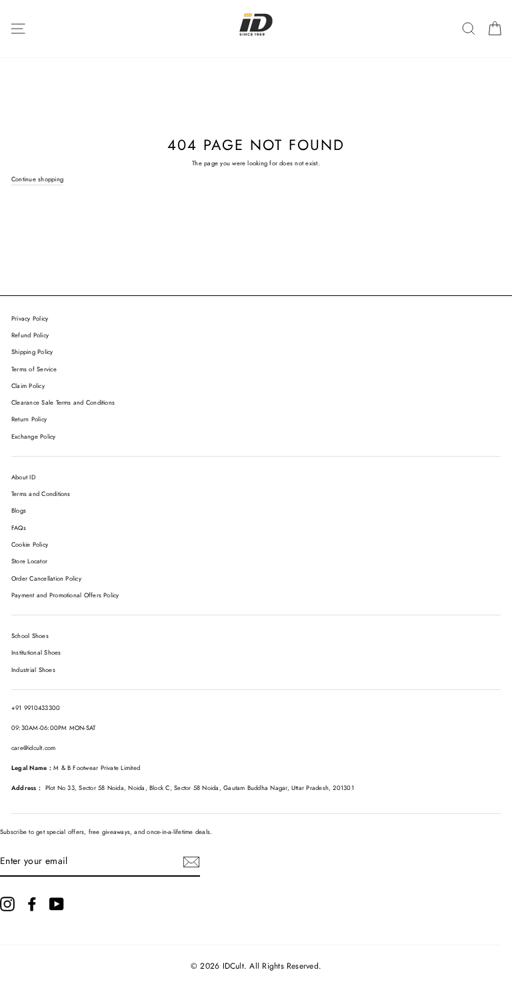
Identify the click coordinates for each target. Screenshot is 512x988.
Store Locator (29, 561)
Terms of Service (34, 369)
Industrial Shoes (33, 670)
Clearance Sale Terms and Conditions (63, 402)
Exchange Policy (33, 436)
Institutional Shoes (36, 652)
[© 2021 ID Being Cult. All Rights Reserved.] (7, 904)
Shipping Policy (32, 352)
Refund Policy (30, 335)
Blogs (18, 510)
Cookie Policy (29, 544)
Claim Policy (28, 386)
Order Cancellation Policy (46, 578)
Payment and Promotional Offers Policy (65, 595)
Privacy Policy (29, 318)
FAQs (18, 528)
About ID (23, 477)
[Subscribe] (191, 862)
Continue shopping (37, 179)
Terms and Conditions (41, 494)
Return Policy (29, 419)
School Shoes (30, 636)
